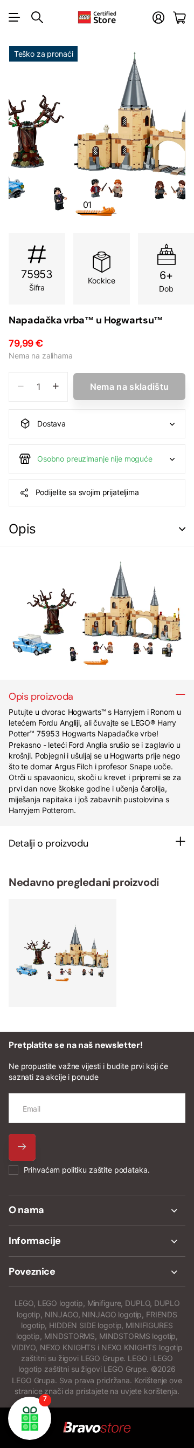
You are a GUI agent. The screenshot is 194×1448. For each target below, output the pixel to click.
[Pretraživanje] (37, 17)
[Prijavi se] (158, 17)
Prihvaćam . (87, 1169)
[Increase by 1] (56, 387)
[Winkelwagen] (179, 17)
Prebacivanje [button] (182, 529)
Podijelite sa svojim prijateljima (87, 492)
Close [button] (97, 1210)
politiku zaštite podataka (105, 1169)
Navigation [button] (14, 17)
